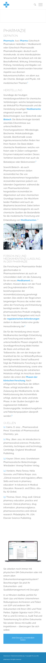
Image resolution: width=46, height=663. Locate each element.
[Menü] (39, 4)
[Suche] (33, 4)
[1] (4, 427)
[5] (4, 497)
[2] (4, 439)
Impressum (6, 656)
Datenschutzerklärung (17, 656)
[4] (4, 471)
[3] (4, 458)
